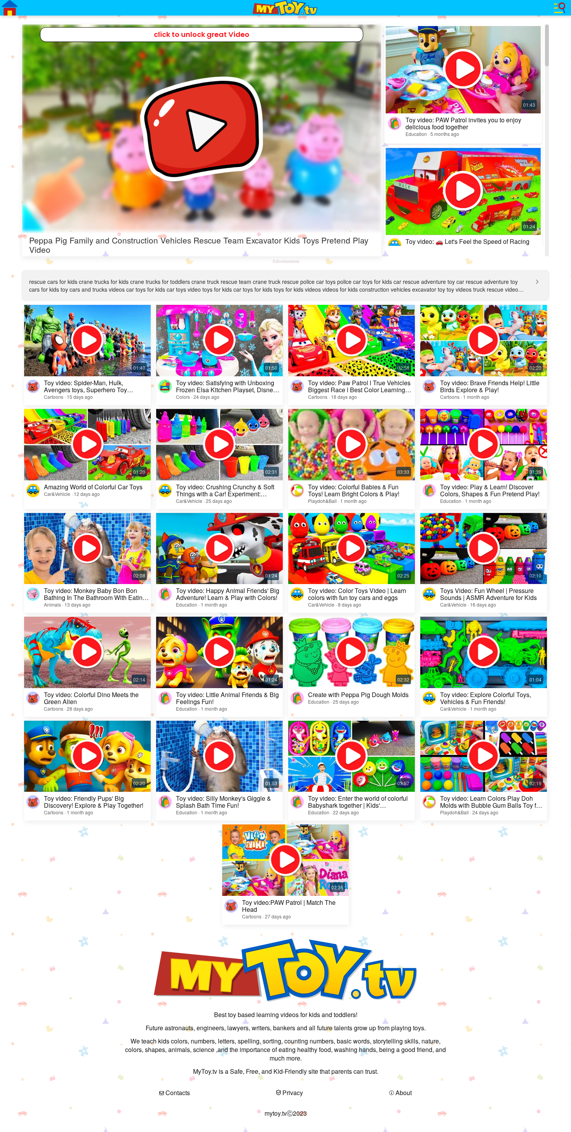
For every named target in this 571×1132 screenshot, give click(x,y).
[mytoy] (285, 8)
